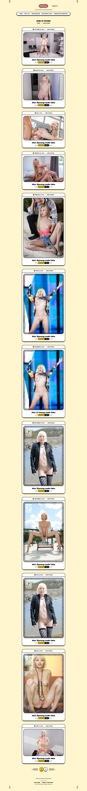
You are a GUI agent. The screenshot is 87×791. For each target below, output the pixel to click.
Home (38, 23)
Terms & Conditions (47, 782)
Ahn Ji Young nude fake (43, 412)
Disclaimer (37, 782)
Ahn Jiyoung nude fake (43, 60)
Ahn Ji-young (50, 29)
